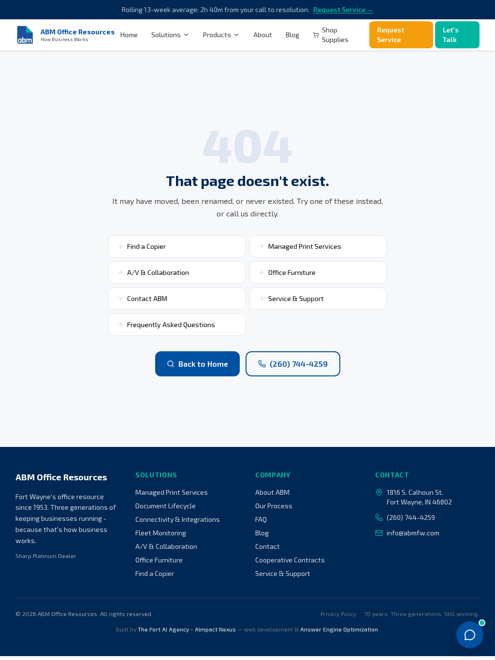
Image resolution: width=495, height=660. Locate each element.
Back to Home (203, 363)
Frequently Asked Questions (171, 324)
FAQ (261, 519)
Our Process (273, 506)
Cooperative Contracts (290, 560)
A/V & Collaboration (158, 272)
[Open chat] (469, 634)
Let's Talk (451, 34)
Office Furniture (292, 272)
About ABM (272, 492)
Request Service (390, 34)
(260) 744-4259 (299, 363)
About (262, 34)
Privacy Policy (338, 613)
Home (129, 34)
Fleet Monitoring (160, 533)
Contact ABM (147, 298)
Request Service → (343, 9)
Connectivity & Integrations (177, 519)
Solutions (166, 34)
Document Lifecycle (165, 506)
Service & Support (296, 298)
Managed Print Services (304, 246)
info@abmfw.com (413, 533)
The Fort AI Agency (163, 629)
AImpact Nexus (215, 629)
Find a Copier (146, 246)
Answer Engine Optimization (339, 629)
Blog (292, 34)
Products (217, 34)
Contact (267, 546)
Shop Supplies (335, 34)
